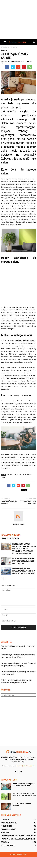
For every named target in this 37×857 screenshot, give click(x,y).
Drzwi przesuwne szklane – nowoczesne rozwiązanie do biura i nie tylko (23, 561)
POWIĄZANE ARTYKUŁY (10, 535)
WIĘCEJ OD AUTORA (10, 538)
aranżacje (9, 474)
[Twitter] (21, 772)
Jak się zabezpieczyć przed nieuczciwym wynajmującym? (24, 794)
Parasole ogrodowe (8, 829)
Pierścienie (5, 832)
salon (3, 477)
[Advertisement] (18, 19)
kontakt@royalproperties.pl (26, 766)
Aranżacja (4, 50)
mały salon (18, 474)
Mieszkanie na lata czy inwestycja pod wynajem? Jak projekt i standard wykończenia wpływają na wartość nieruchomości (24, 549)
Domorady (5, 820)
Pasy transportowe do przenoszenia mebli (18, 839)
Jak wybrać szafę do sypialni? (9, 502)
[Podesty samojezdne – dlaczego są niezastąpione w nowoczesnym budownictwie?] (6, 571)
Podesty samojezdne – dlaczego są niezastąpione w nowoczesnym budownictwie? (23, 571)
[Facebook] (16, 772)
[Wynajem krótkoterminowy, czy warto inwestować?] (6, 786)
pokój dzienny (27, 474)
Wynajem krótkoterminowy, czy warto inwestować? (23, 784)
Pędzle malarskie (8, 845)
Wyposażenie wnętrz (9, 823)
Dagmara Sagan (10, 61)
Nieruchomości (6, 826)
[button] (34, 42)
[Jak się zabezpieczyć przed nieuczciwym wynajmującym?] (6, 796)
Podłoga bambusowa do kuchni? (28, 502)
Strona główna (5, 47)
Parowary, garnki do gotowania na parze (17, 836)
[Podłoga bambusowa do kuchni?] (6, 806)
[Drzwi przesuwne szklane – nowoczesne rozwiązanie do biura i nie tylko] (6, 561)
